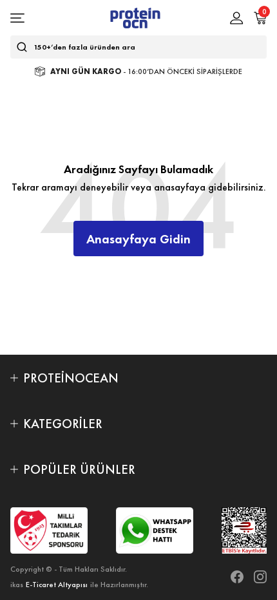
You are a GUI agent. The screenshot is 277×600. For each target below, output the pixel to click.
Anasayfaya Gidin (138, 238)
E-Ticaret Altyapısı (57, 584)
